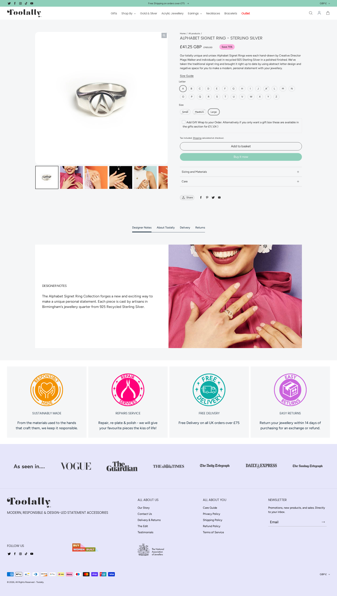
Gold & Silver (148, 13)
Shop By (127, 13)
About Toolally (166, 227)
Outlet (246, 13)
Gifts (114, 13)
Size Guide (187, 76)
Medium (199, 111)
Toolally (40, 582)
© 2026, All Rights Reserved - (21, 582)
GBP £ (323, 3)
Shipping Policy (212, 520)
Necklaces (213, 13)
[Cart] (328, 13)
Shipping (197, 138)
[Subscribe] (323, 522)
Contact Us (145, 514)
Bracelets (230, 13)
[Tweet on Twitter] (213, 197)
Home (183, 33)
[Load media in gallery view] (46, 177)
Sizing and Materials (194, 171)
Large (214, 111)
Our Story (144, 507)
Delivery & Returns (149, 520)
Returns (200, 227)
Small (185, 111)
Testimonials (145, 532)
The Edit (143, 526)
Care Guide (210, 507)
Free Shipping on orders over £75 (166, 3)
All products (194, 33)
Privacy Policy (211, 514)
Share (189, 197)
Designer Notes (141, 227)
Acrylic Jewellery (172, 13)
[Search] (311, 13)
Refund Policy (211, 526)
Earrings (193, 13)
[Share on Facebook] (201, 197)
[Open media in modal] (164, 35)
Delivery (185, 227)
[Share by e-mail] (219, 197)
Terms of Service (213, 532)
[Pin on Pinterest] (207, 197)
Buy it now (241, 157)
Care (185, 181)
